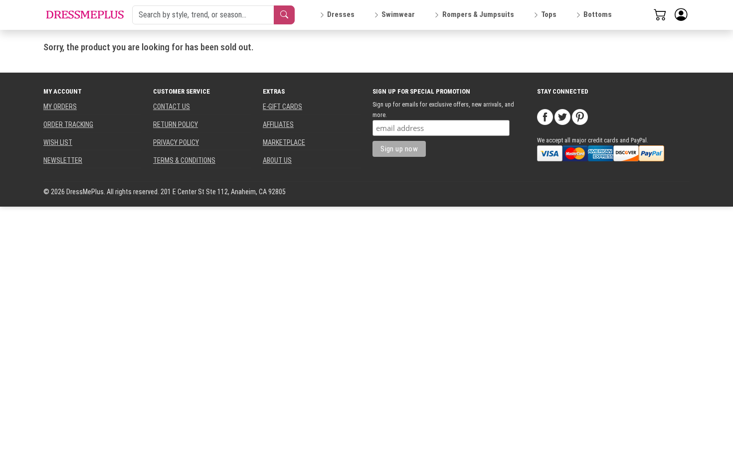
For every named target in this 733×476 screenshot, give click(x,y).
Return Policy (175, 124)
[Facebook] (545, 116)
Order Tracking (68, 124)
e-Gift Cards (282, 107)
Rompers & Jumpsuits (478, 14)
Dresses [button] (341, 14)
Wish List (57, 142)
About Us (277, 160)
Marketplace (284, 142)
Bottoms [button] (597, 14)
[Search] (284, 14)
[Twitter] (562, 116)
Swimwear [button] (398, 14)
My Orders (60, 107)
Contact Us (171, 107)
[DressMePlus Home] (84, 14)
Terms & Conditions (184, 160)
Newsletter (62, 160)
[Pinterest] (580, 116)
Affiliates (278, 124)
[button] (681, 14)
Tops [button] (548, 14)
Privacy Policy (176, 142)
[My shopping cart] (660, 14)
